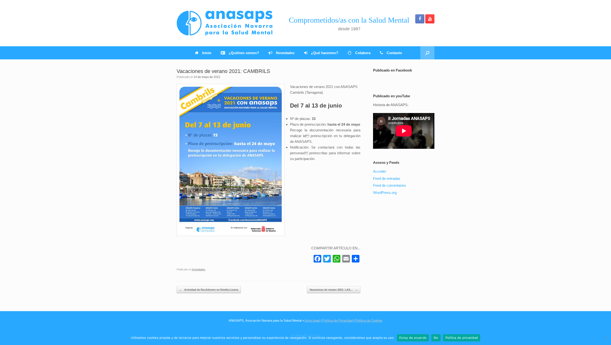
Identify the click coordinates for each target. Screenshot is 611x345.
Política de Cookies (368, 320)
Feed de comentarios (389, 185)
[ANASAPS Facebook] (419, 18)
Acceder (379, 171)
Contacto (394, 53)
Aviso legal (312, 320)
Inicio (206, 53)
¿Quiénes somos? (244, 53)
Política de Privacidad (337, 320)
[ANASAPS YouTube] (429, 18)
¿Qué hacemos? (324, 53)
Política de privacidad (461, 338)
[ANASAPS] (224, 23)
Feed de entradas (386, 178)
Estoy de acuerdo (413, 338)
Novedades (285, 53)
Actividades (198, 269)
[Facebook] (317, 259)
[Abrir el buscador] (427, 52)
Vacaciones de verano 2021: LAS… (334, 289)
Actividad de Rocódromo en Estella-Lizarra (208, 289)
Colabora (362, 53)
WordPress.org (385, 193)
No (436, 338)
